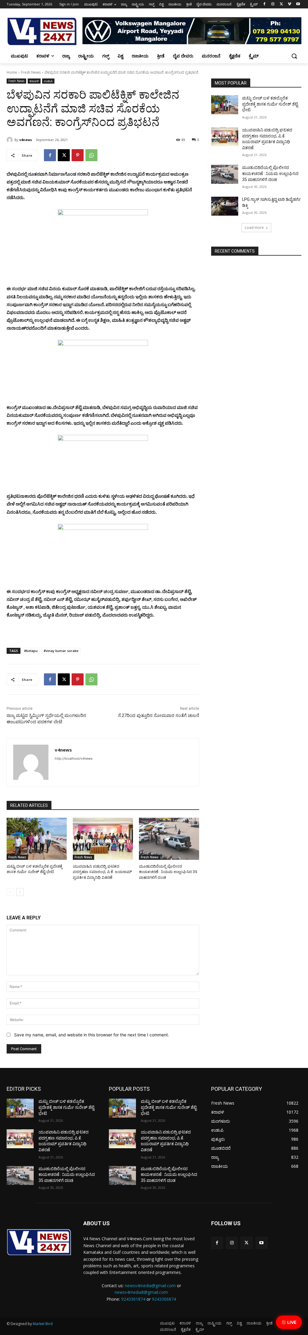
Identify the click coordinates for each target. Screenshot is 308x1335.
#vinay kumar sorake (61, 650)
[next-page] (20, 892)
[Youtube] (297, 4)
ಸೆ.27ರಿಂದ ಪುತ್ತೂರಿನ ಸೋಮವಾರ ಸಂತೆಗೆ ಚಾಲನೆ (158, 715)
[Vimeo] (289, 4)
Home (12, 72)
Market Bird (43, 1323)
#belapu (31, 650)
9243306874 (164, 1299)
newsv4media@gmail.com (150, 1285)
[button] (294, 56)
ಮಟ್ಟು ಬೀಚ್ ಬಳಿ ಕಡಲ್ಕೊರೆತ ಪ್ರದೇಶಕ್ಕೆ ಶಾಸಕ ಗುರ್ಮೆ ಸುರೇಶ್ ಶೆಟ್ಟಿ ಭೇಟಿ (270, 104)
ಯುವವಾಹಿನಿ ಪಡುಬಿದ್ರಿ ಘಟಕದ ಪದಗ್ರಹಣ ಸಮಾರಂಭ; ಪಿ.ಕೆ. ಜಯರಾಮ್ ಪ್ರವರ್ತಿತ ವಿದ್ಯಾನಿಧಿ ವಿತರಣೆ (102, 871)
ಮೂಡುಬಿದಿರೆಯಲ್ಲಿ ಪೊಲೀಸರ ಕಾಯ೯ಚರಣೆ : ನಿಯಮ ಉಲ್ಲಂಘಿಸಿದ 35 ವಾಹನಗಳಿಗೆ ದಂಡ (168, 871)
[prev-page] (10, 892)
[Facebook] (264, 4)
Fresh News (31, 72)
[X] (281, 4)
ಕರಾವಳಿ (34, 81)
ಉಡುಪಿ (48, 81)
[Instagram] (273, 4)
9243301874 (133, 1299)
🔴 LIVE (289, 1322)
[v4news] (10, 140)
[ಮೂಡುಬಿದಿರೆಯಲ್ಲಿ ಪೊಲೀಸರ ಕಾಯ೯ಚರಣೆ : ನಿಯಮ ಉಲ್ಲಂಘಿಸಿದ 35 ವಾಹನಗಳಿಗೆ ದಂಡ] (169, 839)
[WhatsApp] (91, 155)
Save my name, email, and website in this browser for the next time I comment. (91, 1034)
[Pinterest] (78, 155)
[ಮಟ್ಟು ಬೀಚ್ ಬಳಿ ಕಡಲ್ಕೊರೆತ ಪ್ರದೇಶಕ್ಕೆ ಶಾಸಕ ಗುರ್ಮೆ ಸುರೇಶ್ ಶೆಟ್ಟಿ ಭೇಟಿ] (37, 839)
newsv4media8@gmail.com (141, 1292)
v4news (25, 139)
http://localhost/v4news (74, 758)
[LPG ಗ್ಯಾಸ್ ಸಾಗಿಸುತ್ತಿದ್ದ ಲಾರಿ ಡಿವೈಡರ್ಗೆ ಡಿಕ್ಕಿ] (224, 206)
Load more (254, 227)
